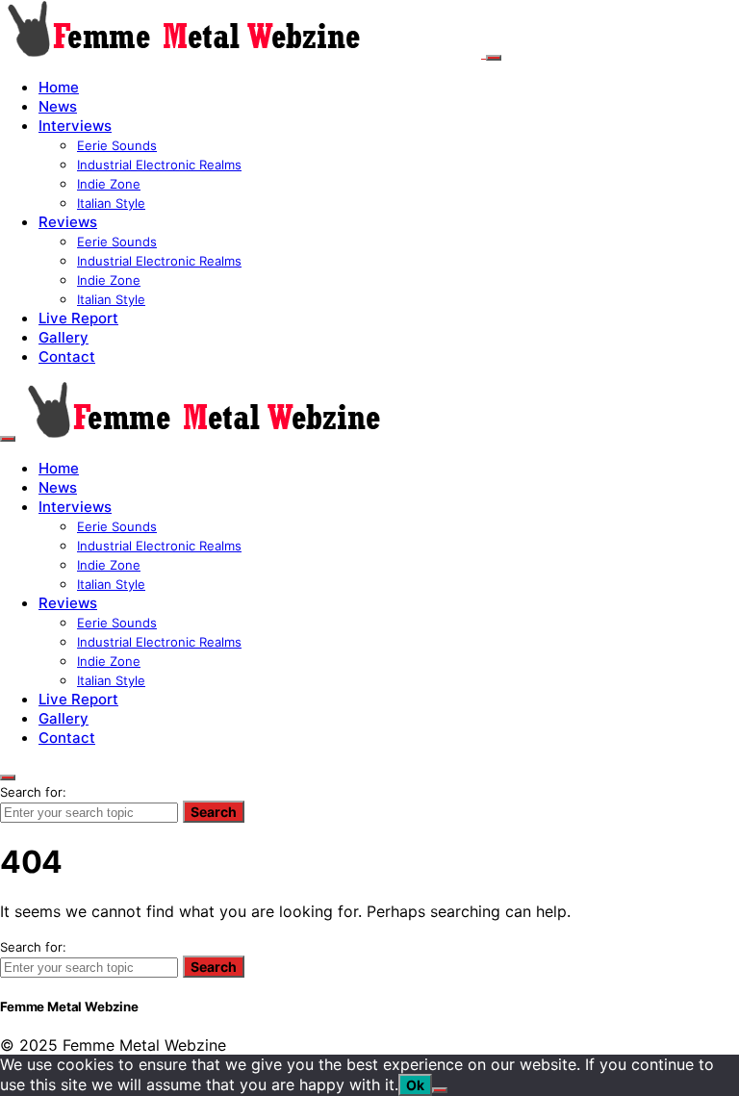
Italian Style (111, 203)
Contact (66, 356)
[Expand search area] (7, 439)
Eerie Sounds (117, 145)
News (57, 106)
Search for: (33, 792)
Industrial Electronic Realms (159, 164)
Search (214, 811)
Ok (415, 1085)
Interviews (75, 125)
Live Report (78, 318)
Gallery (63, 337)
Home (58, 87)
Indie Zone (108, 183)
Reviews (67, 222)
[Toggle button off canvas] (493, 58)
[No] (439, 1090)
